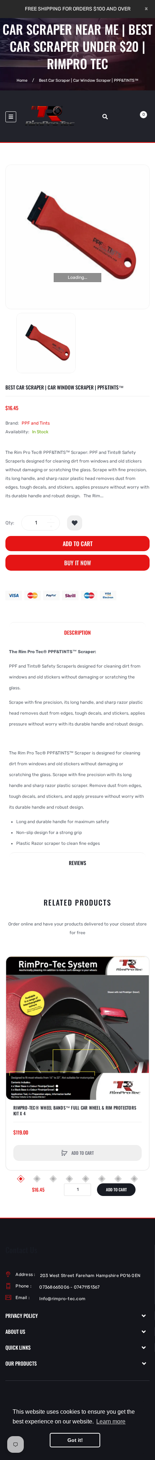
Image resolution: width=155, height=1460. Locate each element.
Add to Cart (78, 543)
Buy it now (77, 562)
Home (22, 80)
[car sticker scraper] (46, 343)
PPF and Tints (36, 423)
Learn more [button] (110, 1421)
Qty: (9, 522)
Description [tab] (77, 632)
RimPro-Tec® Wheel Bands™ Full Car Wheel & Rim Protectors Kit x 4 (74, 1110)
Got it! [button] (75, 1440)
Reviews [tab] (77, 863)
